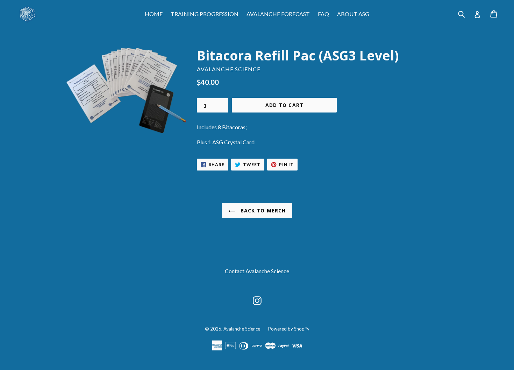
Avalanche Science (241, 329)
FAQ (323, 13)
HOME (154, 13)
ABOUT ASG (353, 13)
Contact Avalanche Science (257, 271)
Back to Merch (262, 210)
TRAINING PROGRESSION (204, 13)
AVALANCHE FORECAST (278, 13)
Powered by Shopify (288, 329)
